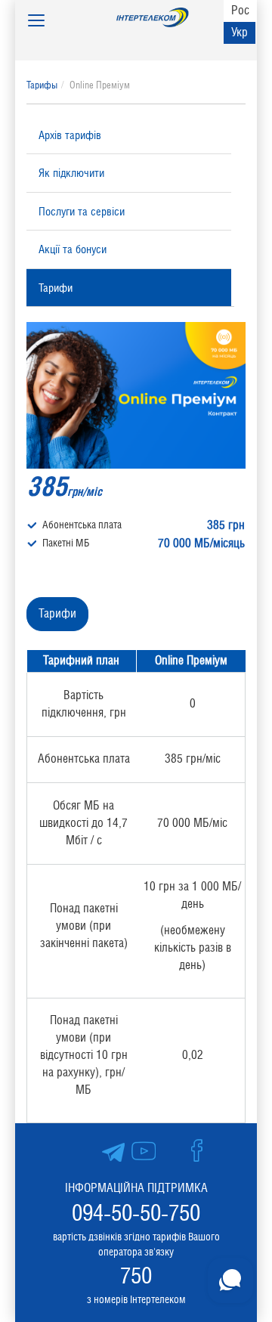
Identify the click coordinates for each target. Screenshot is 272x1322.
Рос (240, 10)
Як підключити (71, 172)
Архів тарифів (70, 134)
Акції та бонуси (73, 249)
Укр (239, 32)
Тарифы (41, 85)
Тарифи (56, 287)
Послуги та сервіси (82, 211)
